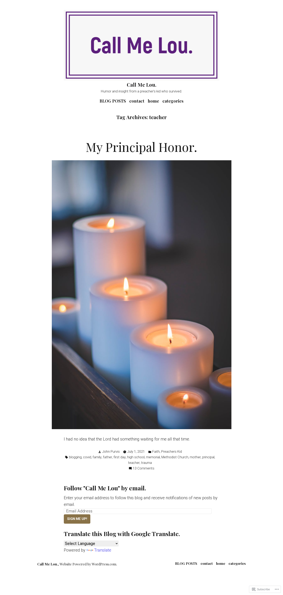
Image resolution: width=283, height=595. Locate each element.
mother (195, 457)
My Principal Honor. (141, 146)
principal (208, 457)
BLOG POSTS (113, 101)
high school (136, 457)
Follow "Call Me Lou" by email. (105, 488)
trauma (146, 463)
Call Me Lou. (141, 84)
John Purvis (111, 452)
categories (173, 101)
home (153, 101)
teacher (134, 463)
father (107, 457)
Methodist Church (174, 457)
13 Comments (143, 468)
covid (87, 457)
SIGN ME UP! (77, 519)
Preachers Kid (171, 452)
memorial (153, 457)
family (97, 457)
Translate (102, 550)
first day (120, 457)
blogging (75, 457)
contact (136, 101)
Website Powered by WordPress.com (88, 564)
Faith (156, 452)
